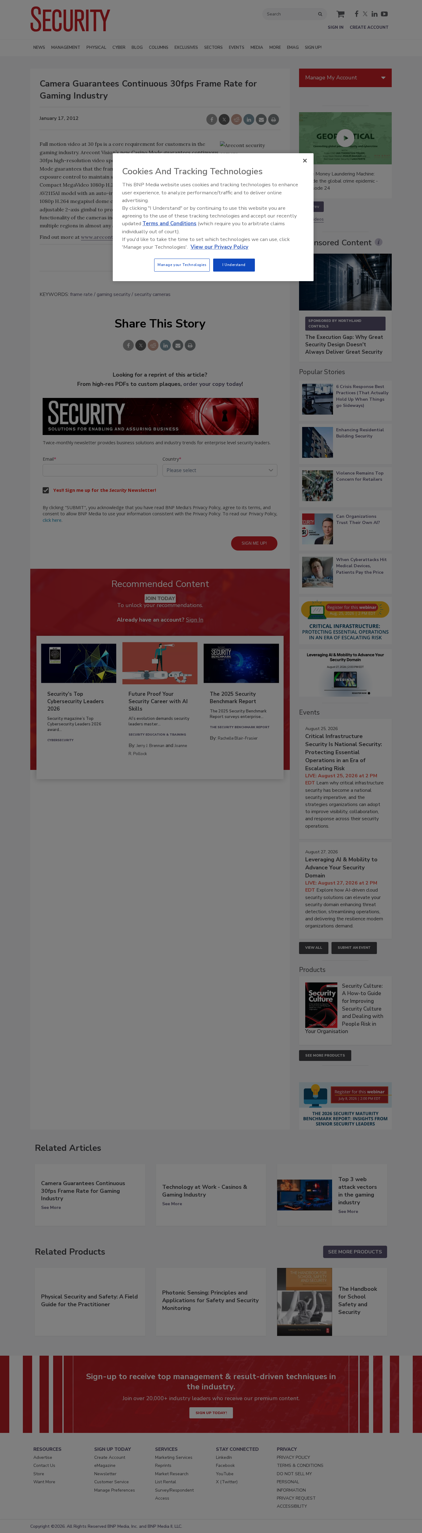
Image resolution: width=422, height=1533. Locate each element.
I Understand (234, 264)
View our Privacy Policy (219, 247)
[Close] (305, 160)
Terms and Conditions (169, 223)
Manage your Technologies (182, 264)
